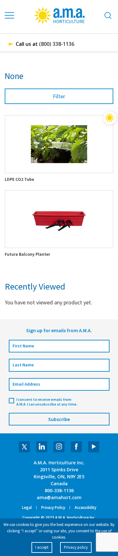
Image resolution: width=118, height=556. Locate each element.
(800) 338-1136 (56, 43)
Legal (27, 507)
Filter (59, 96)
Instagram (59, 446)
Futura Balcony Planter (27, 254)
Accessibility (85, 507)
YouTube (93, 446)
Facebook (76, 446)
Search (107, 15)
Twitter (24, 446)
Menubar (9, 15)
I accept (41, 547)
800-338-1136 (59, 490)
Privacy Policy (53, 507)
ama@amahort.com (59, 497)
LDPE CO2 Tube (19, 179)
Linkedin (41, 446)
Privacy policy (76, 547)
